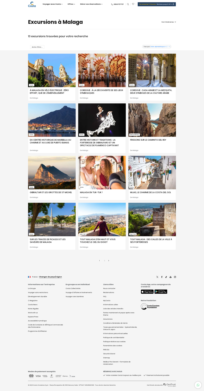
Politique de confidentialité (113, 337)
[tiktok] (166, 277)
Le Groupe (32, 288)
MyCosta (106, 300)
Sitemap (106, 358)
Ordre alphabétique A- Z (158, 47)
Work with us (33, 313)
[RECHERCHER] (128, 4)
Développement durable (37, 296)
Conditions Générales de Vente (115, 323)
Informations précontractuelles (115, 333)
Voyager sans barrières (75, 296)
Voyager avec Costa (52, 4)
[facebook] (162, 277)
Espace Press (33, 317)
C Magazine (32, 300)
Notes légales (33, 309)
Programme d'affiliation (37, 331)
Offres (70, 4)
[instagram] (175, 277)
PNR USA (106, 350)
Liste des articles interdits (113, 309)
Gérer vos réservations (90, 4)
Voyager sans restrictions (38, 292)
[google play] (160, 292)
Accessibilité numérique (37, 321)
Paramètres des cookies (112, 346)
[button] (133, 4)
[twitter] (157, 277)
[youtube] (170, 277)
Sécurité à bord (109, 354)
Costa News (32, 305)
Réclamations (108, 292)
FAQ (104, 296)
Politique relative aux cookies (114, 342)
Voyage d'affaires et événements (79, 292)
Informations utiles (110, 305)
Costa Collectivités (73, 288)
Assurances (108, 319)
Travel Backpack (133, 4)
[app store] (147, 292)
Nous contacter (109, 288)
